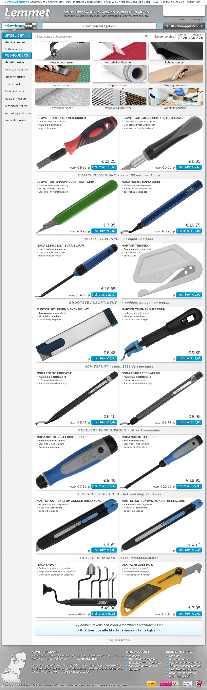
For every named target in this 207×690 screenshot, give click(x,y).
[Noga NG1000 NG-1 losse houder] (76, 462)
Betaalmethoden (179, 659)
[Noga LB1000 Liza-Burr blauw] (76, 270)
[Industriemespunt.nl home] (19, 27)
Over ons (175, 656)
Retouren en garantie (182, 673)
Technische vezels (16, 106)
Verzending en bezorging (185, 662)
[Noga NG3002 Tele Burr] (161, 462)
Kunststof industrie (16, 69)
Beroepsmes (56, 2)
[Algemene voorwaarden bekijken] (86, 685)
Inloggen (198, 19)
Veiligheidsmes (191, 2)
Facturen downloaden (143, 666)
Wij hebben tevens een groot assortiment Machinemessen (119, 627)
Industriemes (75, 2)
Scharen (124, 2)
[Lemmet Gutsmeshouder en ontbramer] (161, 143)
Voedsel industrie (15, 120)
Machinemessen (15, 42)
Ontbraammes (13, 49)
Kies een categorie (99, 26)
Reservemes (94, 2)
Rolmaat (110, 2)
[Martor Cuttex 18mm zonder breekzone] (76, 525)
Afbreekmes (37, 2)
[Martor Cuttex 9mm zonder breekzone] (161, 525)
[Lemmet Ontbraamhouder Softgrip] (76, 206)
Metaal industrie (14, 62)
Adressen (134, 669)
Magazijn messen (15, 98)
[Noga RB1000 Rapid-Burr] (161, 206)
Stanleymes (170, 2)
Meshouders (16, 55)
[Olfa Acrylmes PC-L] (161, 589)
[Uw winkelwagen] (184, 10)
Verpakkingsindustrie (18, 113)
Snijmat (138, 2)
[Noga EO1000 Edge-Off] (76, 398)
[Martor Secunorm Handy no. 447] (76, 334)
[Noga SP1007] (76, 589)
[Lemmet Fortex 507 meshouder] (76, 143)
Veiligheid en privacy (182, 669)
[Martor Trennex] (161, 270)
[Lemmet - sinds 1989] (27, 12)
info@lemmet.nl (179, 676)
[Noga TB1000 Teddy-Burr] (161, 398)
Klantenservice (163, 36)
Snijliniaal (153, 2)
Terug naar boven (117, 640)
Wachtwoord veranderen (145, 662)
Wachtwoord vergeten (143, 659)
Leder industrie (14, 84)
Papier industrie (14, 91)
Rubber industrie (15, 77)
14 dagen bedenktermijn (185, 666)
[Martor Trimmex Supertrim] (161, 334)
